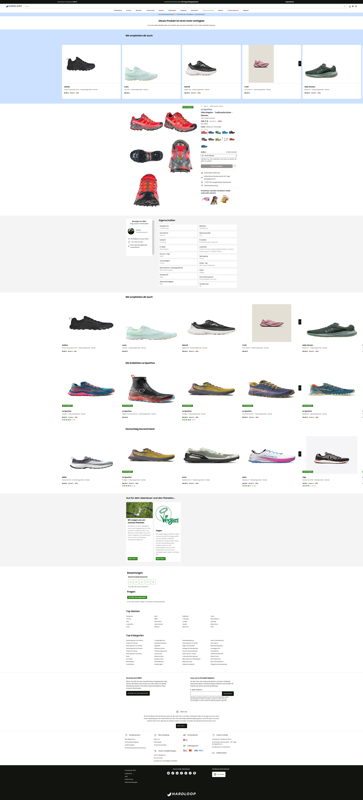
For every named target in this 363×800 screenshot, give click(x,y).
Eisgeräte (157, 645)
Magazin (246, 10)
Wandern (139, 10)
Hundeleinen (215, 651)
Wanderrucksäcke (160, 643)
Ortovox (128, 619)
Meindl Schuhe (187, 661)
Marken (220, 10)
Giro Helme (214, 643)
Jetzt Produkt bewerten (208, 118)
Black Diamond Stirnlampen (191, 659)
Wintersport (172, 10)
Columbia (185, 619)
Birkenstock (214, 624)
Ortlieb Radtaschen (217, 653)
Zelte (127, 656)
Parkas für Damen (132, 643)
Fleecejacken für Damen (134, 645)
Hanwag (213, 621)
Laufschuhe (158, 653)
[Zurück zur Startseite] (202, 106)
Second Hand (209, 10)
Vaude (184, 624)
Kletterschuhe (158, 656)
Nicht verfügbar (217, 166)
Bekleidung (118, 10)
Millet (156, 619)
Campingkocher (159, 640)
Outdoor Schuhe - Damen (216, 106)
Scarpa (184, 621)
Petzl (212, 627)
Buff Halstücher (216, 659)
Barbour (157, 627)
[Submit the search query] (345, 6)
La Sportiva (206, 110)
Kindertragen (158, 664)
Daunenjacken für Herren (134, 648)
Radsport (184, 10)
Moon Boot (157, 621)
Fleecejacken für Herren (134, 653)
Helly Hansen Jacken (189, 653)
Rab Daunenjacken (217, 645)
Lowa (128, 627)
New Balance (215, 619)
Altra (155, 616)
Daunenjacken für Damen (134, 640)
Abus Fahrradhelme (217, 661)
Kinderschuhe (158, 659)
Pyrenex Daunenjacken (190, 651)
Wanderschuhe (159, 648)
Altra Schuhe (215, 656)
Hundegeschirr (215, 648)
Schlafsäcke (130, 664)
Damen (206, 106)
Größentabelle (231, 152)
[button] (146, 122)
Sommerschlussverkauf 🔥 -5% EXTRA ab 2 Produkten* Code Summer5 (181, 14)
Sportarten (194, 10)
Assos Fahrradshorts (217, 640)
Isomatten (129, 659)
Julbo (212, 616)
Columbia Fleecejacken (190, 656)
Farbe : (211, 127)
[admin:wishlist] (235, 166)
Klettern (161, 10)
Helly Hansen (158, 624)
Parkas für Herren (131, 651)
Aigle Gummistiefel (188, 645)
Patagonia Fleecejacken (190, 648)
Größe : (203, 152)
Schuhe (128, 10)
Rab (127, 621)
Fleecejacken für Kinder (190, 643)
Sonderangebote (233, 10)
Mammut (185, 627)
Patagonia (129, 616)
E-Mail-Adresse (196, 690)
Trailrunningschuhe (160, 651)
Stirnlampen (130, 661)
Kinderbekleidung (188, 640)
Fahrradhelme (159, 661)
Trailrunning (150, 10)
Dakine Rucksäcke (188, 664)
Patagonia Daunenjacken (219, 664)
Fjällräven (185, 616)
